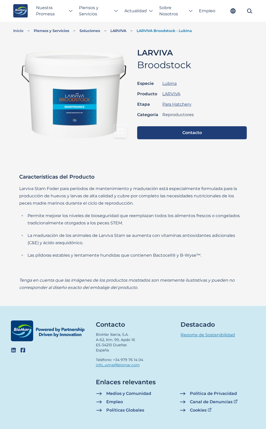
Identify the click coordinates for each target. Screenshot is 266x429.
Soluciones (89, 30)
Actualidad (135, 10)
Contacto (192, 132)
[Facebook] (22, 350)
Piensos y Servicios (88, 10)
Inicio (18, 30)
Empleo (207, 10)
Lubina (169, 83)
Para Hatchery (176, 104)
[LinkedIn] (13, 350)
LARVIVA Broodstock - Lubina (164, 30)
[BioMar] (20, 11)
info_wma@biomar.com (118, 365)
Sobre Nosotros (168, 10)
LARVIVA (118, 30)
